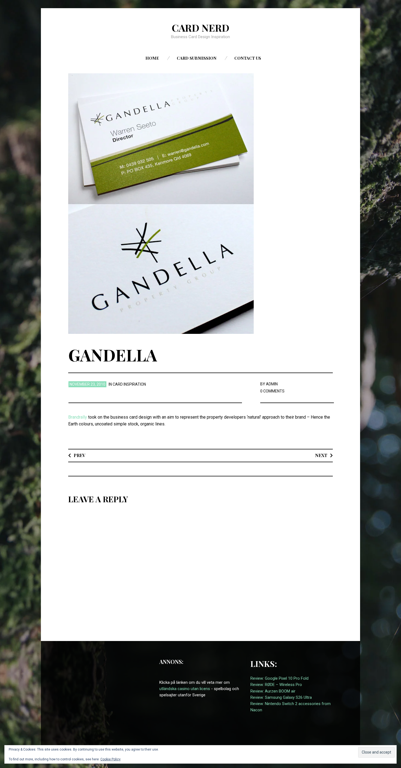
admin (272, 384)
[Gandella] (161, 203)
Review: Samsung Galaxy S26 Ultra (281, 697)
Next (321, 455)
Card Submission (197, 58)
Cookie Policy (110, 759)
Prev (79, 455)
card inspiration (129, 384)
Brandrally (77, 417)
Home (152, 58)
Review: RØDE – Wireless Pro (276, 684)
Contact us (247, 58)
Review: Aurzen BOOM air (272, 691)
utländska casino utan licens (184, 688)
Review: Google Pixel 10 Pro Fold (279, 678)
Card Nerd (200, 27)
